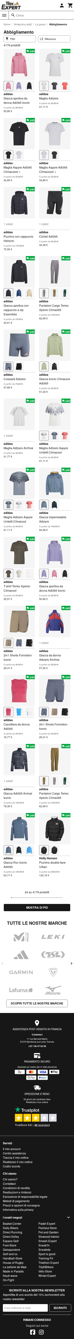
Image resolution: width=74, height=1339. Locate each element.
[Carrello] (70, 5)
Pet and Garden (48, 1232)
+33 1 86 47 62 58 (37, 1046)
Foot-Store (9, 1245)
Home (7, 24)
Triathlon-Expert (48, 1263)
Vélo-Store (45, 1271)
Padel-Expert (46, 1223)
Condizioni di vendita (16, 1188)
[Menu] (4, 15)
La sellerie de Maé (14, 1267)
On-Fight (8, 1280)
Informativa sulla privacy (18, 1210)
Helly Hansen (48, 858)
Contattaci (37, 1034)
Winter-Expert (47, 1276)
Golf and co (10, 1254)
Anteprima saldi (23, 24)
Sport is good (46, 1254)
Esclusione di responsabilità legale (25, 1197)
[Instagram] (41, 1332)
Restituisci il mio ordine (18, 1162)
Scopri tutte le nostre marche (37, 1003)
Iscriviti (60, 1308)
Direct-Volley (11, 1236)
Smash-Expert (47, 1241)
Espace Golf (10, 1241)
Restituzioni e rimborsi (17, 1192)
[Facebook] (33, 1332)
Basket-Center (12, 1223)
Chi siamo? (10, 1179)
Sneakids (44, 1250)
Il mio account (11, 1149)
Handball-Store (12, 1258)
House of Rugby (13, 1263)
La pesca (40, 24)
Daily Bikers (10, 1228)
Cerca (20, 15)
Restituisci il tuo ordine (37, 1102)
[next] (71, 963)
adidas (8, 94)
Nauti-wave (10, 1276)
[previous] (2, 963)
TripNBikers (46, 1267)
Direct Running (12, 1232)
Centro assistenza (14, 1153)
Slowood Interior (48, 1236)
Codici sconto (11, 1166)
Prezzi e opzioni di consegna (21, 1205)
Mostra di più (37, 907)
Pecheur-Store (47, 1228)
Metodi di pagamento (16, 1201)
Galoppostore (11, 1250)
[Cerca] (13, 15)
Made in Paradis (13, 1271)
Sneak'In (44, 1245)
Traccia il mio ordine (16, 1157)
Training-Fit (45, 1258)
